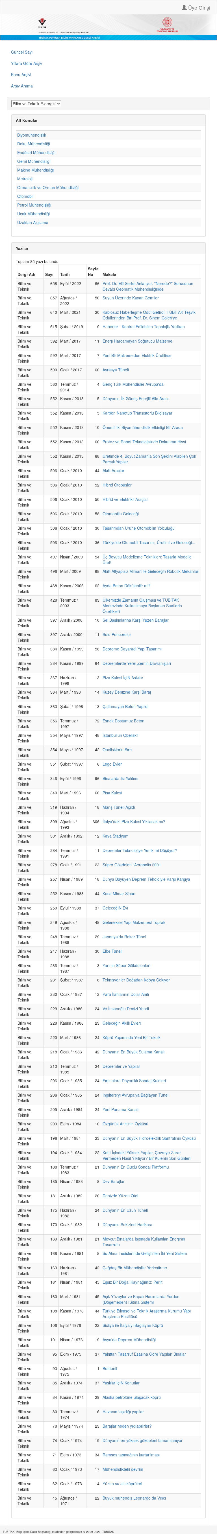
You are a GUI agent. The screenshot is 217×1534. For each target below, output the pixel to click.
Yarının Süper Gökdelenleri (126, 965)
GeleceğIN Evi (115, 908)
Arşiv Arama (22, 86)
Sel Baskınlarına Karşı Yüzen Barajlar (136, 620)
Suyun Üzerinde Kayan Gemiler (131, 298)
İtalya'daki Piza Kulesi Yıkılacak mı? (134, 821)
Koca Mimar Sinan (119, 893)
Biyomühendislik (31, 135)
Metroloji (24, 178)
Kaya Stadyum (116, 836)
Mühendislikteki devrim (123, 1469)
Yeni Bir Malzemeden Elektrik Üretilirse (137, 355)
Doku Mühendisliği (33, 143)
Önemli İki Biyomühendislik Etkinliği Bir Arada (143, 427)
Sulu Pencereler (117, 634)
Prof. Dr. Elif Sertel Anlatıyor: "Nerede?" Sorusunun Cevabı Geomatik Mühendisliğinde (148, 286)
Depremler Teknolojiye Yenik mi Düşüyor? (140, 850)
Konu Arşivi (21, 74)
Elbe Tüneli (112, 951)
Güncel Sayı (21, 52)
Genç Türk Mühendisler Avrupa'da (133, 384)
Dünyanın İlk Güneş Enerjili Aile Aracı (135, 398)
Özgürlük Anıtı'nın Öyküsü (125, 1124)
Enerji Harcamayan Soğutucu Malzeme (137, 341)
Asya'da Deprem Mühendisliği (129, 1339)
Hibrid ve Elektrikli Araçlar (125, 499)
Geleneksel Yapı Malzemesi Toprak (134, 922)
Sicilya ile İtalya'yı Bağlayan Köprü (133, 1325)
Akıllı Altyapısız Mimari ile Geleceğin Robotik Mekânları (151, 571)
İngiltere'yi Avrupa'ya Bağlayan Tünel (135, 1095)
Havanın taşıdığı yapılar (123, 1411)
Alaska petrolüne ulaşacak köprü (132, 1397)
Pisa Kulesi (112, 793)
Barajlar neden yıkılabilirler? (127, 1426)
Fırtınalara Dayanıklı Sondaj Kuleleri (134, 1080)
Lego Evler (112, 764)
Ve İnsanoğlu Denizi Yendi (126, 1008)
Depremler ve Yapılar (121, 1066)
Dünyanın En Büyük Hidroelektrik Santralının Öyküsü (149, 1138)
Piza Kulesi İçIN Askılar (123, 677)
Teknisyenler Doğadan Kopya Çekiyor (136, 980)
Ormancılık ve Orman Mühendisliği (48, 187)
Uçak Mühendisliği (33, 213)
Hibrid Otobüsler (117, 485)
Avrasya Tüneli (116, 369)
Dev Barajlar (114, 1181)
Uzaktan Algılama (32, 222)
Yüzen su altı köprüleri (122, 1483)
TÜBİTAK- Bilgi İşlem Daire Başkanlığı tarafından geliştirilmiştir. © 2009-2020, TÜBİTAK (58, 1532)
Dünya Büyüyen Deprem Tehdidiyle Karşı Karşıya (146, 879)
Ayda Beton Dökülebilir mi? (127, 585)
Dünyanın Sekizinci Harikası (127, 1224)
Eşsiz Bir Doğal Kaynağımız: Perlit (132, 1282)
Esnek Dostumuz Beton (123, 721)
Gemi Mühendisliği (33, 161)
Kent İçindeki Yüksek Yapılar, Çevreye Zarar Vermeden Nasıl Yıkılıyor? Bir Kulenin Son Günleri (146, 1155)
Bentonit (110, 1368)
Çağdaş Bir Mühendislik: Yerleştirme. (135, 1267)
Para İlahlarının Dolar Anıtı (126, 994)
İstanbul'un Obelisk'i (120, 735)
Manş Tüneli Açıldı (119, 807)
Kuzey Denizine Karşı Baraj (127, 692)
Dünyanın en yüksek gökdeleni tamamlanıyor (143, 1440)
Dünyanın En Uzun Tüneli (125, 1210)
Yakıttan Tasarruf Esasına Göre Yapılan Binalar (144, 1354)
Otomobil (25, 196)
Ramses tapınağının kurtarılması (131, 1455)
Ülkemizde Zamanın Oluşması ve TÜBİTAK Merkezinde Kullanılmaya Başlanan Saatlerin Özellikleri (142, 605)
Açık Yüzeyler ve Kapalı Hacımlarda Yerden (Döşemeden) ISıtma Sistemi (141, 1299)
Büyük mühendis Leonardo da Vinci (134, 1498)
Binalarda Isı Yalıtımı (120, 778)
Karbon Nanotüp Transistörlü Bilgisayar (137, 413)
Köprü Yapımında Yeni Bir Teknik (131, 1037)
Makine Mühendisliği (35, 170)
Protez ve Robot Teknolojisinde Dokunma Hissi (144, 441)
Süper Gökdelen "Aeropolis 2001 (132, 864)
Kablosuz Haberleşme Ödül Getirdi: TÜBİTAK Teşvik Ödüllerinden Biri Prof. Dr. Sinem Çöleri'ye (149, 315)
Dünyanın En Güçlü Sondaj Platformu (136, 1167)
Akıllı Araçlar (113, 470)
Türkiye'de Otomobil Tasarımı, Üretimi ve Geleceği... (149, 542)
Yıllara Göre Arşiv (26, 63)
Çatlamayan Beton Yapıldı (125, 706)
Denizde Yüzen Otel (120, 1195)
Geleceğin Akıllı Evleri (122, 1023)
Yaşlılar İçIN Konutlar (121, 1383)
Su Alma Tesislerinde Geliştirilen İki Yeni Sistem (145, 1253)
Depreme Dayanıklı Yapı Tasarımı (132, 649)
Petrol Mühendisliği (34, 205)
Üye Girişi (198, 7)
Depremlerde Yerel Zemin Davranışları (137, 663)
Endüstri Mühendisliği (36, 152)
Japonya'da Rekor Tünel (124, 936)
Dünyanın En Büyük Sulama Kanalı (133, 1052)
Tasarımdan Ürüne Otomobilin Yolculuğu (139, 528)
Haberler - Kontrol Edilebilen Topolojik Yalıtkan (144, 326)
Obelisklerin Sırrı (117, 749)
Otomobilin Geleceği (121, 513)
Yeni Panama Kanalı (120, 1109)
